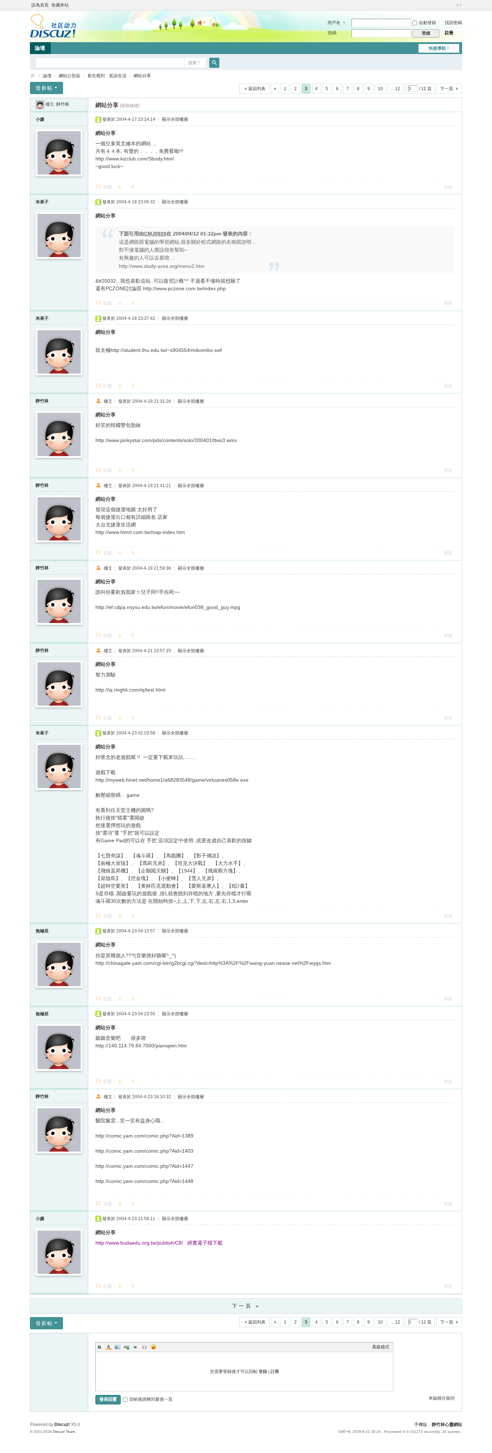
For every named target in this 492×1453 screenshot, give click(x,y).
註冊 (449, 32)
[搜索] (214, 63)
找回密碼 (453, 22)
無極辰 (42, 930)
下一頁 (446, 88)
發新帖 (44, 88)
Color (108, 1347)
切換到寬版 (459, 5)
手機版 (420, 1424)
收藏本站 (60, 5)
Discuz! (62, 1424)
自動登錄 (427, 22)
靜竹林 (62, 104)
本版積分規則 (442, 1398)
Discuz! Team (64, 1432)
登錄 (263, 1371)
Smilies (153, 1347)
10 (380, 88)
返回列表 (256, 88)
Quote (135, 1347)
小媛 (40, 119)
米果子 (42, 201)
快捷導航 (437, 48)
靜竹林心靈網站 (33, 76)
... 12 (395, 88)
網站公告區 (69, 75)
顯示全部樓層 (175, 119)
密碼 (332, 32)
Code (144, 1347)
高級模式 (380, 1347)
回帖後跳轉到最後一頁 (151, 1399)
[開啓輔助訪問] (452, 5)
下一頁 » (246, 1306)
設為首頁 (40, 5)
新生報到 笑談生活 (107, 75)
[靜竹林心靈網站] (53, 25)
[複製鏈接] (129, 105)
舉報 (448, 187)
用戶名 (333, 22)
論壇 (40, 48)
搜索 (192, 62)
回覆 (107, 187)
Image (117, 1347)
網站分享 (142, 75)
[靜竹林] (40, 104)
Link (126, 1347)
